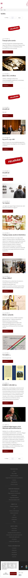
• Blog (14, 521)
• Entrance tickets (14, 484)
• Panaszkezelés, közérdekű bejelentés (14, 534)
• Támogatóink (14, 554)
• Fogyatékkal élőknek (14, 497)
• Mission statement (14, 513)
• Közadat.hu (14, 539)
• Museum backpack (14, 475)
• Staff (14, 515)
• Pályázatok (14, 550)
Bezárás (16, 563)
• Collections (14, 517)
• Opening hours (14, 482)
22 (12, 17)
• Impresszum (14, 530)
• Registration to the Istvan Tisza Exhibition (14, 477)
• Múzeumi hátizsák (14, 491)
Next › (19, 17)
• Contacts (14, 480)
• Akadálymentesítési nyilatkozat (14, 532)
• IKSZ (14, 471)
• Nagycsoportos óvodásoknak (14, 493)
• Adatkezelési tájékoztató (14, 537)
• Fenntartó (14, 548)
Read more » (6, 52)
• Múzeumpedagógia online (14, 499)
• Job (14, 508)
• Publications (14, 519)
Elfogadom (13, 573)
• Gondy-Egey (14, 528)
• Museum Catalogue (14, 506)
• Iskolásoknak (14, 495)
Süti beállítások (5, 574)
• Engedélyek (14, 552)
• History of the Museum (14, 510)
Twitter (22, 567)
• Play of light (14, 473)
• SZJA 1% (14, 556)
